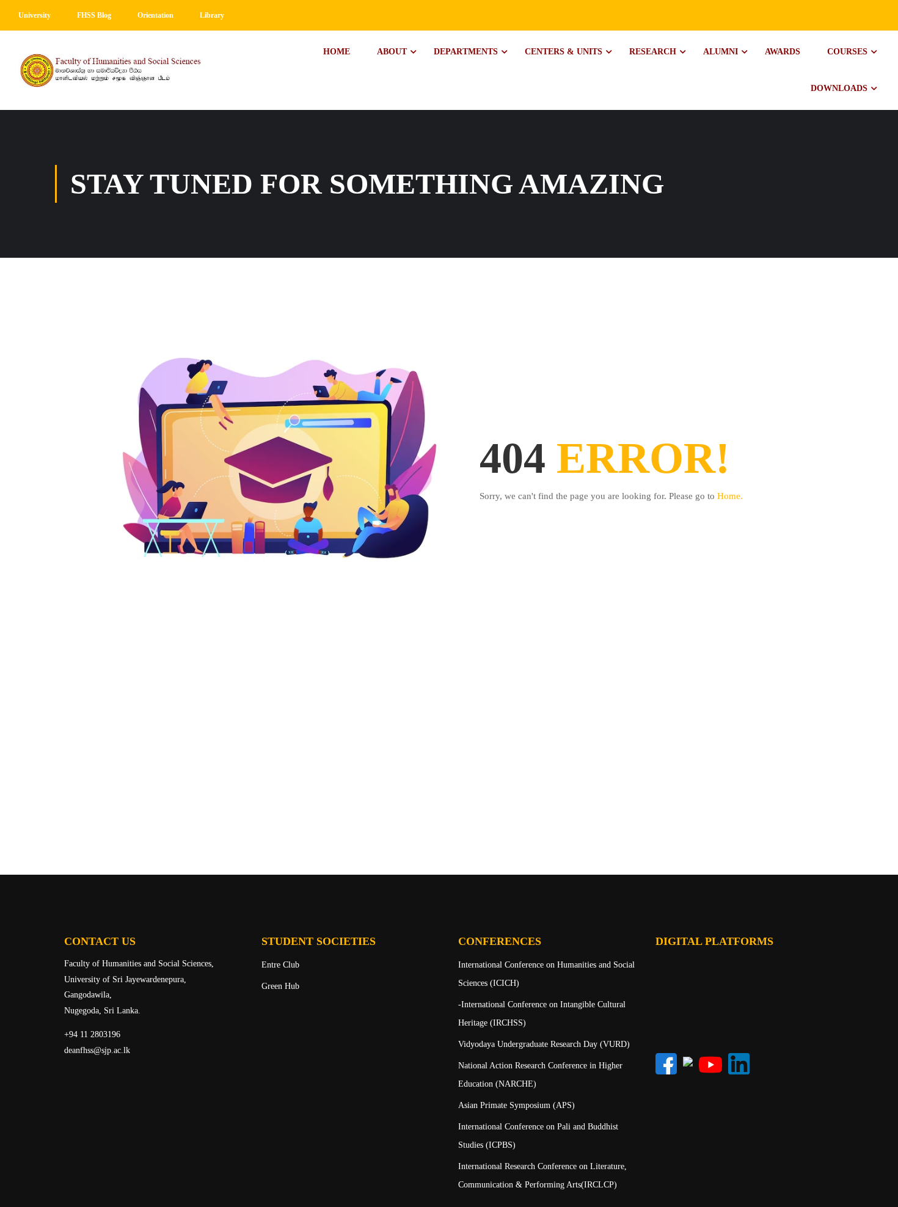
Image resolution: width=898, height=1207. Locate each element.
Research (652, 51)
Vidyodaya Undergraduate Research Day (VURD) (544, 1044)
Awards (782, 51)
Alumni (720, 51)
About (392, 51)
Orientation (155, 15)
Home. (730, 496)
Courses (847, 51)
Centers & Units (563, 51)
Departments (466, 51)
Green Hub (280, 986)
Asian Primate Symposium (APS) (516, 1105)
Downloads (839, 88)
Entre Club (280, 964)
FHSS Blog (94, 15)
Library (212, 15)
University (34, 15)
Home (336, 51)
